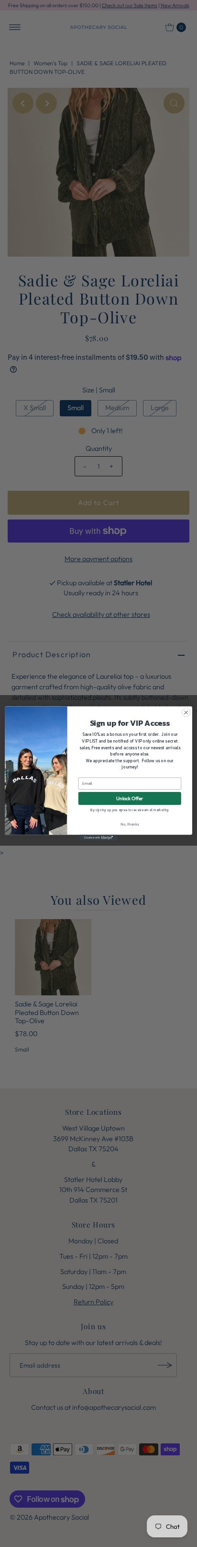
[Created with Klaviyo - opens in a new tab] (98, 837)
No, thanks (129, 824)
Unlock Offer (129, 798)
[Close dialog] (186, 713)
